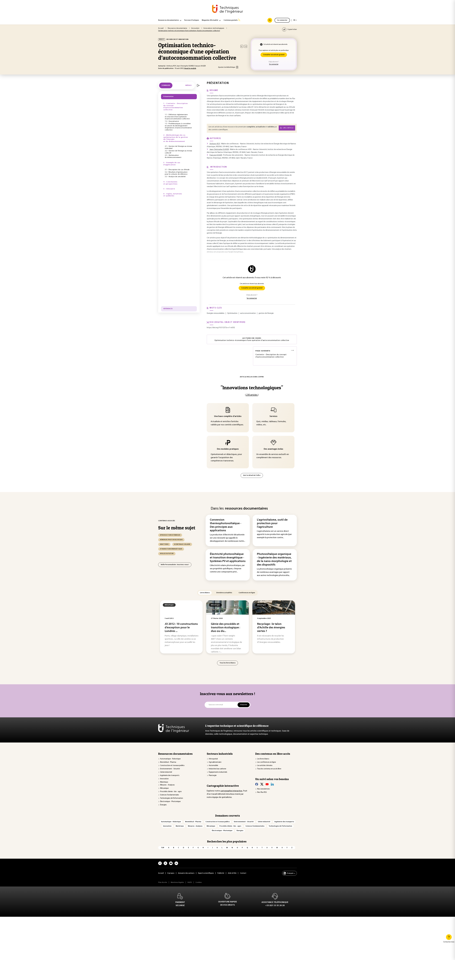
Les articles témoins (264, 765)
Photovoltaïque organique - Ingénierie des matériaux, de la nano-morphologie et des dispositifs (274, 559)
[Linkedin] (272, 784)
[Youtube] (267, 784)
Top (162, 848)
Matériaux (164, 782)
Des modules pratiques (228, 449)
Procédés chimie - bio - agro (171, 792)
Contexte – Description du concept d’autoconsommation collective (271, 354)
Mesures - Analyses (167, 785)
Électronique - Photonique (170, 801)
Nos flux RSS (262, 792)
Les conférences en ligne (266, 762)
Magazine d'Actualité (210, 20)
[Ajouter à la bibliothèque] (237, 67)
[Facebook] (256, 784)
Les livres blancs (263, 759)
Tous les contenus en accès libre (269, 769)
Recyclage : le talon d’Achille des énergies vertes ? (271, 628)
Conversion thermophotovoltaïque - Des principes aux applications (225, 525)
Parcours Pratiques (191, 20)
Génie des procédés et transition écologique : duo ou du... (225, 628)
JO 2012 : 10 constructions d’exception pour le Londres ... (181, 628)
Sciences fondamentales (169, 795)
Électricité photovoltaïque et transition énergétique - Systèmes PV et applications (228, 558)
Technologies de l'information (171, 798)
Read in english (190, 68)
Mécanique (164, 788)
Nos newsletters (263, 789)
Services (273, 416)
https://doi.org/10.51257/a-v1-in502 (221, 328)
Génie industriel (166, 772)
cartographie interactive (231, 791)
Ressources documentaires (168, 20)
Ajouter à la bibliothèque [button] (226, 67)
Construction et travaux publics (172, 765)
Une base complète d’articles (227, 416)
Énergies (163, 805)
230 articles (252, 395)
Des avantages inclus (273, 449)
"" (252, 387)
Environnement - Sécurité (170, 769)
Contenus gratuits (231, 20)
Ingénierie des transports (169, 775)
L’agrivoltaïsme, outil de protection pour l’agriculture (272, 523)
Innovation (164, 779)
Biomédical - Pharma (168, 762)
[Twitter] (261, 784)
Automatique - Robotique (170, 759)
